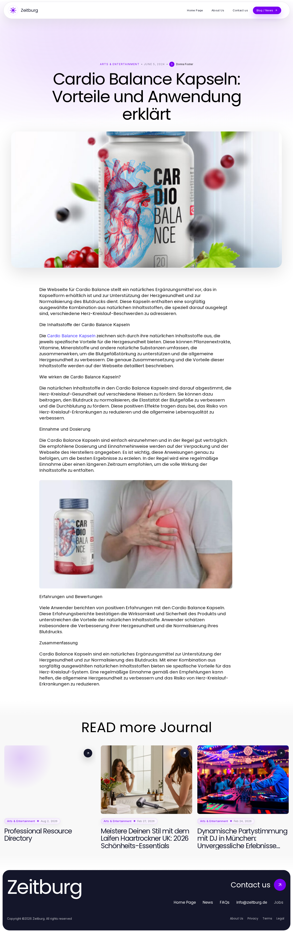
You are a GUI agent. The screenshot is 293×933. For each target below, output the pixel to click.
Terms (267, 918)
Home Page (185, 902)
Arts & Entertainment (120, 64)
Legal (280, 918)
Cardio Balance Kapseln (71, 335)
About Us (236, 918)
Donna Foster (184, 64)
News (208, 902)
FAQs (225, 902)
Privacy (253, 918)
